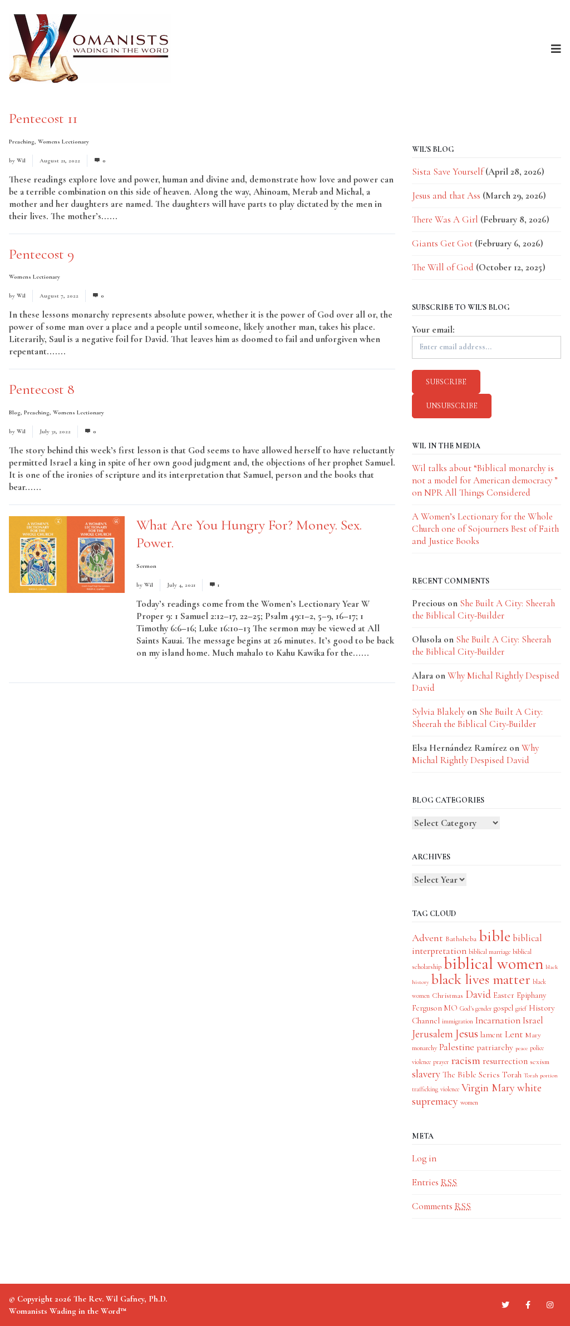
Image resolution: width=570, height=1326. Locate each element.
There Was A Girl (445, 219)
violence (449, 1089)
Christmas (447, 995)
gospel (503, 1008)
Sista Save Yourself (447, 171)
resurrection (505, 1061)
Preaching (22, 141)
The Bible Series (471, 1074)
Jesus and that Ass (446, 195)
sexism (539, 1061)
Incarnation (497, 1020)
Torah (512, 1075)
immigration (457, 1021)
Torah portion (541, 1075)
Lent (514, 1034)
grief (521, 1008)
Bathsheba (460, 938)
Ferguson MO (435, 1008)
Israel (533, 1020)
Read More (140, 216)
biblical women (493, 963)
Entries (434, 1182)
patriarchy (494, 1047)
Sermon (146, 566)
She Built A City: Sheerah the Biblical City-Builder (483, 609)
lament (491, 1035)
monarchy (424, 1047)
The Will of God (443, 267)
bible (494, 936)
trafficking (425, 1089)
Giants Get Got (442, 243)
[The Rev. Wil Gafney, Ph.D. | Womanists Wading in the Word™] (90, 48)
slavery (426, 1073)
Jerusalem (432, 1033)
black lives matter (480, 979)
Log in (424, 1158)
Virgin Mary (488, 1088)
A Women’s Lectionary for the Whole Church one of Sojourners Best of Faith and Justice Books (485, 529)
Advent (427, 938)
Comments (441, 1206)
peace (521, 1048)
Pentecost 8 (42, 389)
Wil (21, 160)
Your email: (433, 329)
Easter (503, 995)
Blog (15, 412)
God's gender (476, 1008)
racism (465, 1060)
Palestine (456, 1047)
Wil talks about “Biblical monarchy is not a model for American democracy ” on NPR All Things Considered (485, 480)
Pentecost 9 (41, 254)
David (478, 994)
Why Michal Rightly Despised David (475, 754)
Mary (533, 1035)
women (469, 1102)
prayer (441, 1062)
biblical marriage (489, 952)
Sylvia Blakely (438, 712)
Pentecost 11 (43, 118)
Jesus (466, 1033)
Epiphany (531, 995)
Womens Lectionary (63, 141)
